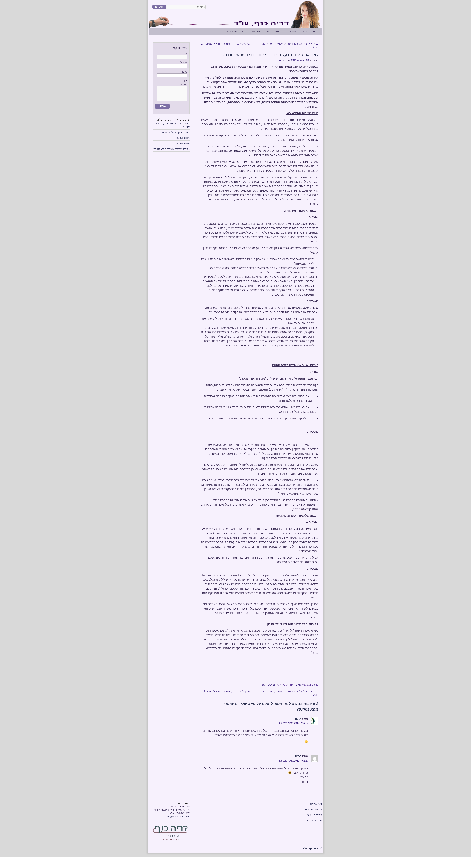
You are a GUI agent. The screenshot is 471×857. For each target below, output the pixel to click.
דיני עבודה (309, 31)
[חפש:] (186, 7)
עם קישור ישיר (268, 684)
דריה (281, 60)
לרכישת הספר (235, 31)
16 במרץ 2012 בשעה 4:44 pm (293, 723)
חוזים (298, 684)
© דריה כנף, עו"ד (312, 848)
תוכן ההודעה (183, 82)
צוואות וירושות (285, 31)
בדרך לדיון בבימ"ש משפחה (175, 132)
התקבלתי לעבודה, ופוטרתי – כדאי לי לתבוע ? (225, 44)
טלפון (184, 71)
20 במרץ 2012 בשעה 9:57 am (293, 761)
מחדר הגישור (259, 31)
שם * (184, 53)
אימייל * (183, 62)
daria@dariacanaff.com (177, 816)
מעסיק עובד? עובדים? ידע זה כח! (171, 149)
